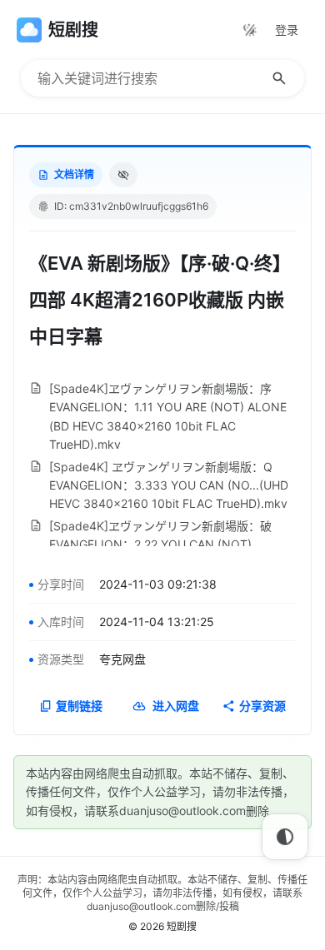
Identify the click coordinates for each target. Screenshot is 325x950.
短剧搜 (182, 926)
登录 (286, 29)
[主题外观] (250, 30)
